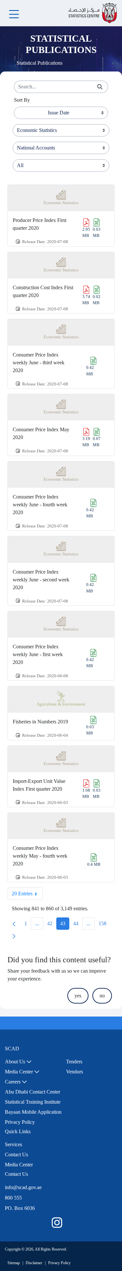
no (102, 995)
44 (77, 925)
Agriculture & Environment (61, 704)
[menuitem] (18, 1062)
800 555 (13, 1197)
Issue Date (58, 112)
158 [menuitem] (104, 925)
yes (78, 995)
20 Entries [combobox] (22, 893)
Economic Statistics (61, 203)
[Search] (100, 87)
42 (51, 925)
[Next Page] (13, 936)
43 (64, 925)
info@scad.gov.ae (23, 1187)
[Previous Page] (13, 923)
